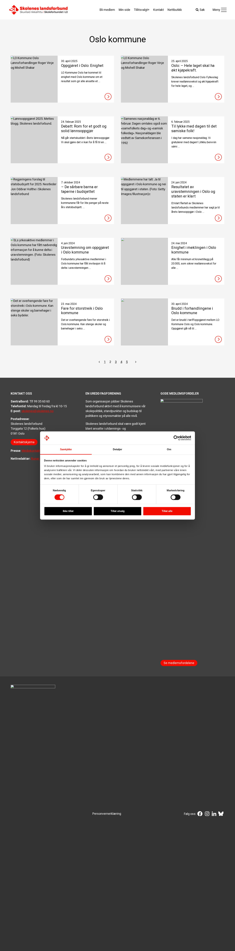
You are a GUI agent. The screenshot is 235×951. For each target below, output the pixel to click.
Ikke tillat (68, 511)
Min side (124, 10)
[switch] (98, 497)
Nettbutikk (175, 10)
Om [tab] (169, 449)
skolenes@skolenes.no (38, 411)
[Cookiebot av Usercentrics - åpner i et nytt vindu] (176, 438)
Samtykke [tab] (66, 449)
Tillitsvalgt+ (141, 10)
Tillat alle (167, 511)
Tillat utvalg (118, 511)
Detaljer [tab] (117, 449)
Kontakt (158, 10)
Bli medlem (107, 10)
